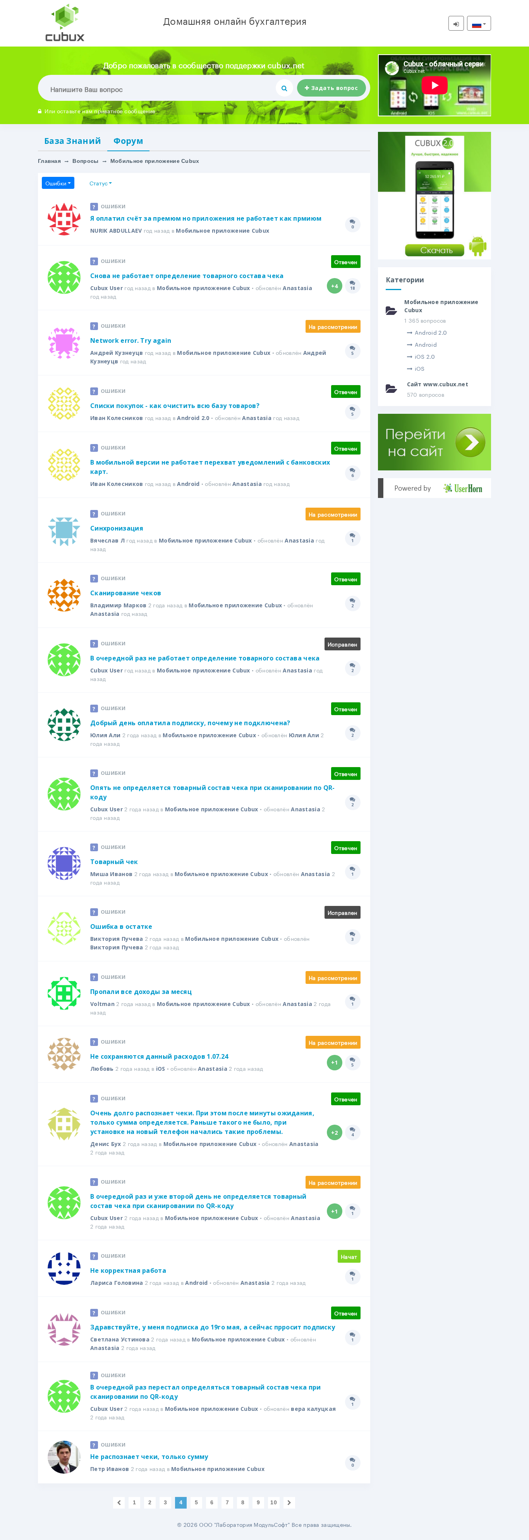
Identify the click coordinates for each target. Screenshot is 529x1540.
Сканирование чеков (125, 593)
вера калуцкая (313, 1408)
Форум (128, 140)
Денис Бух (105, 1144)
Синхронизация (116, 528)
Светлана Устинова (119, 1339)
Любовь (102, 1068)
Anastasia (297, 288)
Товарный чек (114, 861)
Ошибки (55, 182)
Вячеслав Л (107, 540)
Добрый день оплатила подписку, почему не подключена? (190, 723)
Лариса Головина (116, 1282)
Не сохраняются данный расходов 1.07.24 (159, 1056)
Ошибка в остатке (121, 926)
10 (273, 1502)
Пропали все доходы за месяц (141, 991)
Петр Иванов (109, 1469)
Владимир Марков (118, 605)
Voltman (102, 1004)
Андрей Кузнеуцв (116, 352)
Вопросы (85, 161)
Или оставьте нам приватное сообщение (100, 110)
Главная (49, 161)
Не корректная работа (128, 1270)
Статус (98, 182)
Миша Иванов (111, 874)
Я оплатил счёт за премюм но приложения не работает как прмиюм (205, 218)
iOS (160, 1068)
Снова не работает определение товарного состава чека (187, 275)
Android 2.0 (193, 418)
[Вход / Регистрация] (456, 23)
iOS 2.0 (425, 356)
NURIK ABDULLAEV (116, 230)
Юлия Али (105, 735)
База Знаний (72, 140)
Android (188, 483)
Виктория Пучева (116, 938)
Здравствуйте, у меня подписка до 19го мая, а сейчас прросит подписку (212, 1327)
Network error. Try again (130, 340)
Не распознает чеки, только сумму (149, 1456)
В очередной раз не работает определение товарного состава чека (205, 658)
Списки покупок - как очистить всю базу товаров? (174, 405)
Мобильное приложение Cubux (222, 230)
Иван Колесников (116, 418)
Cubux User (106, 288)
